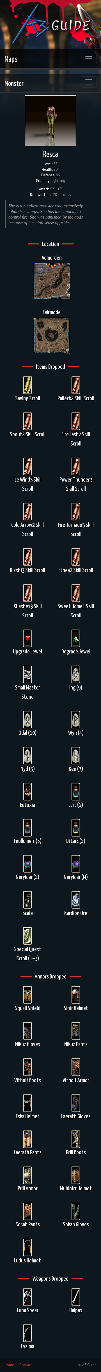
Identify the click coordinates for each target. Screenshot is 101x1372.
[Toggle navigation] (89, 58)
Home (9, 1364)
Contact (25, 1364)
